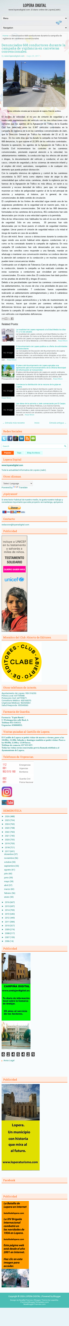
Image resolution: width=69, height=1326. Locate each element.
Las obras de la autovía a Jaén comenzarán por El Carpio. (41, 403)
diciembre (9, 854)
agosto (7, 870)
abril (6, 885)
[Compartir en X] (9, 318)
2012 (7, 918)
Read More (62, 341)
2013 (7, 914)
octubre (8, 862)
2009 (7, 929)
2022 (7, 832)
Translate (23, 487)
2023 (7, 828)
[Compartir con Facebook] (12, 318)
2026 (7, 816)
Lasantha (54, 1300)
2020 (7, 839)
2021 (7, 836)
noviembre (9, 858)
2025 (7, 820)
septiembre (9, 866)
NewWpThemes (26, 1300)
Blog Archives (33, 453)
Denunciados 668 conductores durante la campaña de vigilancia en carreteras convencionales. (33, 48)
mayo (7, 881)
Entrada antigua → (57, 423)
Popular (7, 453)
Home (5, 35)
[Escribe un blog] (6, 318)
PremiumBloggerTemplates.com (34, 1302)
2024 (7, 824)
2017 (7, 851)
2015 (7, 906)
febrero (8, 893)
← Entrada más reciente (14, 423)
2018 (7, 847)
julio (6, 873)
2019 (7, 843)
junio (6, 877)
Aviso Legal (9, 1060)
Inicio (36, 423)
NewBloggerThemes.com (34, 1304)
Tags (19, 453)
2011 (7, 922)
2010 (7, 925)
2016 (7, 902)
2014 (7, 910)
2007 (7, 937)
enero (7, 897)
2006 (7, 941)
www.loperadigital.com (14, 56)
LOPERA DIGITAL (34, 5)
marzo (7, 889)
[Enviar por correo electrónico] (3, 318)
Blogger (57, 1296)
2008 (7, 933)
